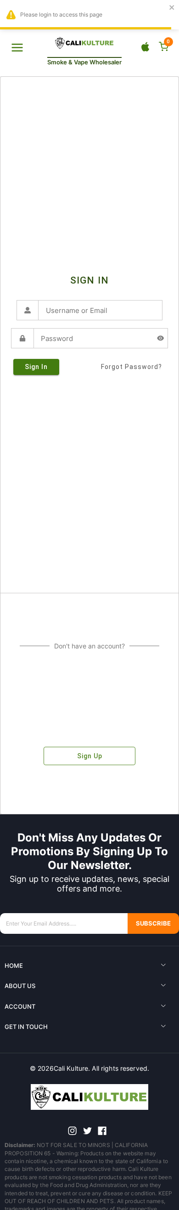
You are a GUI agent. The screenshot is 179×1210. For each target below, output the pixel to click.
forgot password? (131, 366)
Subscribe (153, 923)
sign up (89, 756)
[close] (172, 8)
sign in (36, 366)
